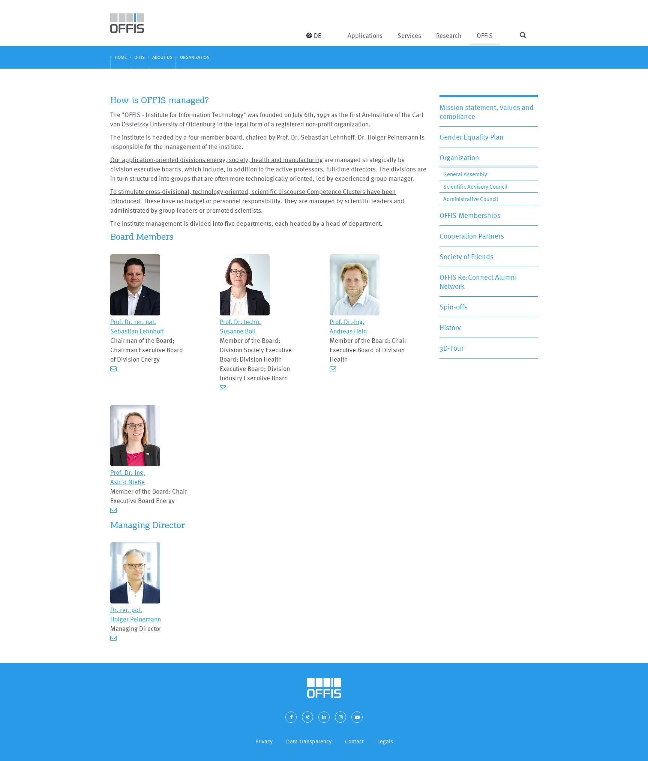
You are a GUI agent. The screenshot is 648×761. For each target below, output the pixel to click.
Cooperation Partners (472, 236)
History (450, 327)
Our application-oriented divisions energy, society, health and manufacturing (216, 159)
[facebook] (291, 717)
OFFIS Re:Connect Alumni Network (478, 281)
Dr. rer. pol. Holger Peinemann (135, 614)
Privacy (264, 741)
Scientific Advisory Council (475, 186)
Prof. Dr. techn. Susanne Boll (240, 326)
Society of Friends (467, 256)
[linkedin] (324, 717)
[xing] (307, 717)
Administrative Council (470, 199)
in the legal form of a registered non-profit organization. (293, 124)
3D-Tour (452, 348)
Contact (354, 741)
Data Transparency (309, 741)
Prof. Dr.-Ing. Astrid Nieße (127, 477)
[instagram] (340, 717)
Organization (459, 157)
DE (317, 35)
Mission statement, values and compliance (487, 111)
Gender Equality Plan (472, 137)
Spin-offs (454, 307)
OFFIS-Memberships (470, 215)
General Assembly (465, 174)
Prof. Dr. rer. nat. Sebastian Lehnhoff (137, 326)
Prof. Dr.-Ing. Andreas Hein (348, 326)
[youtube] (357, 717)
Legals (385, 741)
